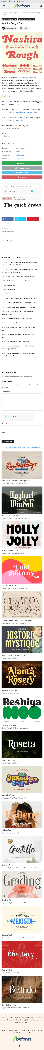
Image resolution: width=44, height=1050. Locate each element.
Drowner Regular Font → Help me (18, 323)
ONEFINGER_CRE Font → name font (18, 341)
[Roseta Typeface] (22, 744)
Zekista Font (7, 935)
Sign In (4, 1)
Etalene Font (7, 830)
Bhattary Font (7, 970)
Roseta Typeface (9, 760)
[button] (41, 7)
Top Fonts (27, 1033)
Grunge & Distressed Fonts (9, 19)
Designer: (6, 155)
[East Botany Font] (22, 570)
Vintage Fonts (30, 19)
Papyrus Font (11, 285)
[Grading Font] (22, 884)
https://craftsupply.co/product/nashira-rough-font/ (19, 112)
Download (23, 163)
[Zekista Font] (22, 919)
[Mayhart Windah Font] (22, 500)
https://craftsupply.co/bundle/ (12, 120)
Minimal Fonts (16, 903)
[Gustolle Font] (22, 849)
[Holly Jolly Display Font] (22, 535)
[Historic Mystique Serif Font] (22, 640)
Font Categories (14, 13)
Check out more (23, 168)
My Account (22, 1)
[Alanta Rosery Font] (22, 674)
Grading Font (7, 900)
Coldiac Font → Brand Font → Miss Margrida (20, 276)
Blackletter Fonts (7, 518)
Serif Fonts (24, 13)
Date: (5, 148)
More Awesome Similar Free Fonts (23, 447)
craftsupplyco (20, 155)
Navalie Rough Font (8, 241)
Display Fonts (6, 553)
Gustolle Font (7, 865)
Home (5, 13)
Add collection (23, 173)
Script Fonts (13, 483)
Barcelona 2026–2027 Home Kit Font (24, 307)
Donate (23, 177)
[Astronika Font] (22, 779)
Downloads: (8, 151)
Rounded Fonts (16, 1008)
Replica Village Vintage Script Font (16, 480)
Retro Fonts (5, 483)
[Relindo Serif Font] (22, 989)
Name (4, 424)
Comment (6, 392)
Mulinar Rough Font (8, 231)
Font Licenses (25, 1030)
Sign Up (11, 1)
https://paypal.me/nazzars (11, 128)
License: (6, 158)
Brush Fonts (5, 868)
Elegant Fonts (6, 728)
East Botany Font (9, 585)
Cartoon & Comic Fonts (9, 938)
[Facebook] (24, 1046)
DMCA (17, 1030)
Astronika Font (8, 795)
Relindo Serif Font (9, 1005)
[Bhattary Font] (22, 954)
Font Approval (37, 1030)
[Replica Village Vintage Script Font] (22, 465)
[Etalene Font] (22, 814)
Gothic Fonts (17, 518)
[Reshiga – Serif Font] (22, 709)
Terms (4, 1030)
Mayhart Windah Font (11, 515)
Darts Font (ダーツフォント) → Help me (20, 318)
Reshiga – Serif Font (10, 725)
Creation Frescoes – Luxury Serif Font (17, 620)
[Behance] (20, 1046)
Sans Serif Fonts (16, 553)
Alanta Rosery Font (9, 690)
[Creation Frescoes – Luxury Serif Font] (22, 604)
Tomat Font (9, 294)
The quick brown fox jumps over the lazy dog (23, 205)
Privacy (10, 1030)
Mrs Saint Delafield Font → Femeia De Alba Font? (22, 298)
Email (4, 432)
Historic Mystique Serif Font (13, 655)
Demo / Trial (20, 158)
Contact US (18, 1033)
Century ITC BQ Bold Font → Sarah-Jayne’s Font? (21, 303)
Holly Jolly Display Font (11, 550)
